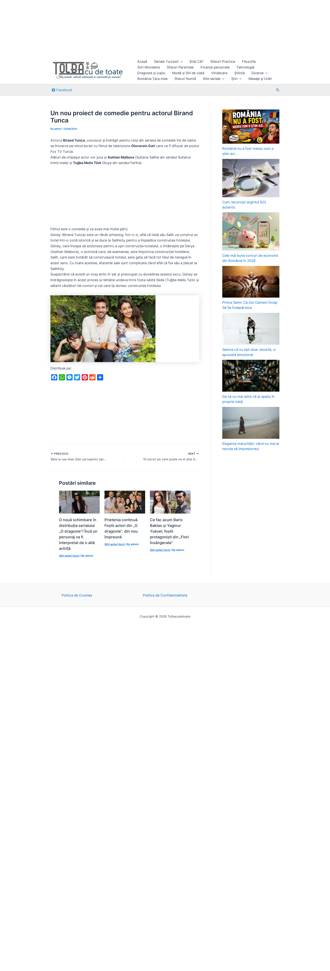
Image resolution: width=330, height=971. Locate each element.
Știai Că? (196, 62)
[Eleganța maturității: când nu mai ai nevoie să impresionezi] (250, 423)
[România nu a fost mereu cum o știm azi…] (250, 126)
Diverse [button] (258, 73)
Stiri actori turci (69, 555)
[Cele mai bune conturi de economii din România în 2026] (250, 231)
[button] (181, 61)
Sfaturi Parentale (180, 67)
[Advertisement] (114, 28)
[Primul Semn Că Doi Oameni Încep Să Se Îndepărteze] (250, 282)
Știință (239, 73)
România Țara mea (152, 79)
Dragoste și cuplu (151, 73)
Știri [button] (234, 79)
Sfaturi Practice (222, 62)
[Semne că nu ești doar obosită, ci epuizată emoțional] (250, 329)
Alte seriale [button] (211, 79)
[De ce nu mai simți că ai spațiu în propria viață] (250, 376)
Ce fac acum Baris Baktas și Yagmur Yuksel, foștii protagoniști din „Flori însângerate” (169, 531)
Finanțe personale (215, 67)
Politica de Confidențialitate (165, 595)
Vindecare (219, 73)
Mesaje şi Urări (260, 79)
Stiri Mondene (148, 67)
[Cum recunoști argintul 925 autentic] (250, 178)
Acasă (142, 62)
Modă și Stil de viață (188, 73)
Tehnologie (245, 67)
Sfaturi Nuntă (185, 79)
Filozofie (249, 62)
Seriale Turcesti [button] (166, 62)
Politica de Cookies (76, 595)
